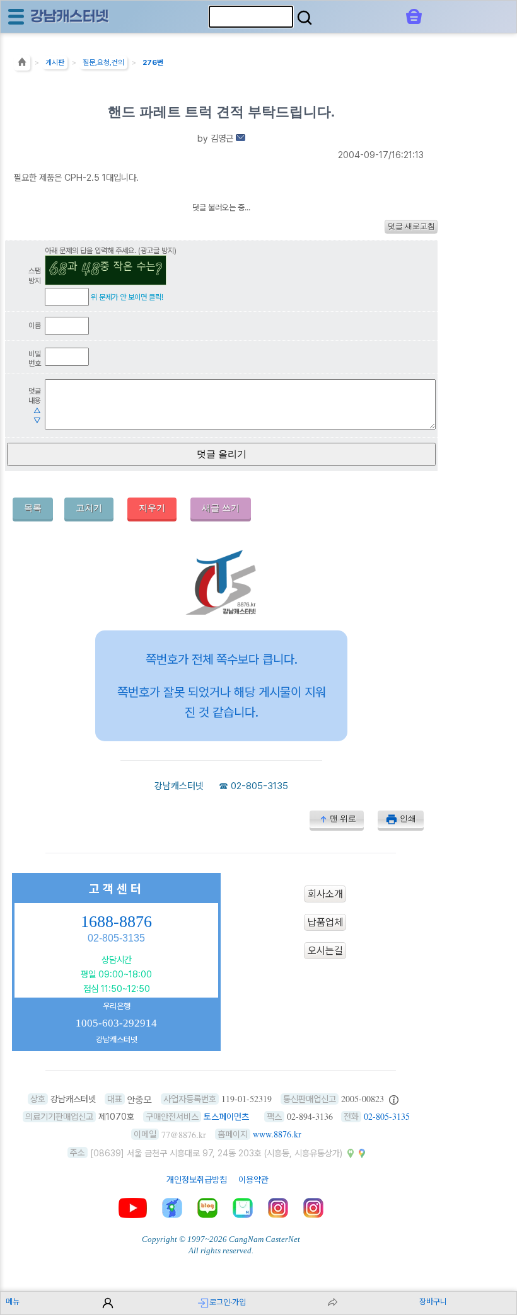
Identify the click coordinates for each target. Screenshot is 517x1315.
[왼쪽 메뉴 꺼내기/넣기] (16, 17)
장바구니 (433, 1301)
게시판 (54, 62)
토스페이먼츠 (226, 1117)
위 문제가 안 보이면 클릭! (127, 297)
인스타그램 (278, 1208)
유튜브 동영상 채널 (133, 1208)
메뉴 (13, 1301)
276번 (152, 62)
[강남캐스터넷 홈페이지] (70, 16)
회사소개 (325, 894)
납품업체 (325, 922)
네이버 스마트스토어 (243, 1208)
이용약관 (253, 1180)
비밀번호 (34, 358)
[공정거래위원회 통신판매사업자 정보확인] (393, 1099)
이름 (34, 325)
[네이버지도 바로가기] (350, 1152)
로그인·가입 (227, 1302)
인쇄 (408, 818)
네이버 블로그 (207, 1208)
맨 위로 (343, 818)
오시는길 (325, 951)
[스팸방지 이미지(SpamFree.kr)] (105, 270)
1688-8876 (116, 922)
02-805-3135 (259, 786)
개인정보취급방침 (196, 1180)
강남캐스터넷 (179, 786)
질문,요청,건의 (103, 62)
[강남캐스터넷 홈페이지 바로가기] (221, 611)
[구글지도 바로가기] (362, 1152)
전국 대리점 (172, 1208)
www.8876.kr (277, 1134)
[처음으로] (22, 64)
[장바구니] (414, 16)
